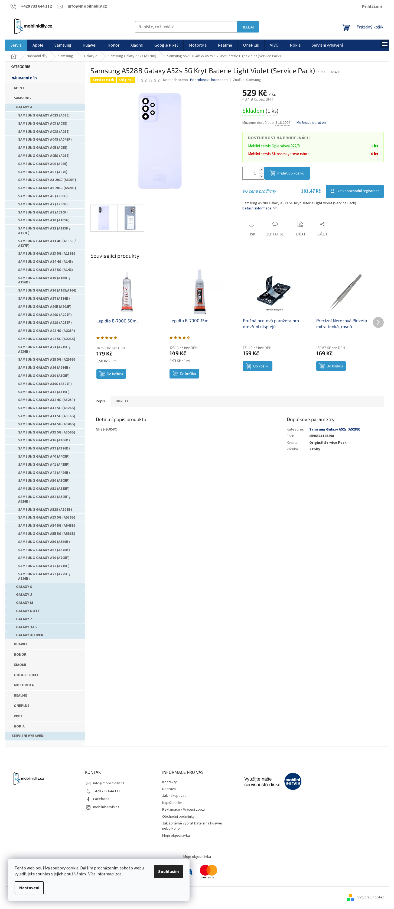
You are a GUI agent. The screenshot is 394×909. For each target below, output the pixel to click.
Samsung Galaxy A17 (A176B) (44, 298)
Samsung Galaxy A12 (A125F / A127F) (44, 231)
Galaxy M (24, 603)
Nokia (19, 726)
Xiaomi (20, 665)
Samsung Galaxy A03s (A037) (44, 131)
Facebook (101, 799)
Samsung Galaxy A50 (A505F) (44, 480)
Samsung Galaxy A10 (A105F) (44, 220)
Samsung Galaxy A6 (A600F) (43, 196)
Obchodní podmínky (178, 816)
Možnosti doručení (312, 122)
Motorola (24, 685)
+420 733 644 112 (106, 791)
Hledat (248, 27)
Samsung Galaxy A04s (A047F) (45, 139)
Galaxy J (24, 594)
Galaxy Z (24, 619)
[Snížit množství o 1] (261, 176)
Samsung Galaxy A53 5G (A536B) (46, 517)
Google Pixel (26, 675)
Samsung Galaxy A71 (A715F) (44, 566)
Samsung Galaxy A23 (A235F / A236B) (44, 349)
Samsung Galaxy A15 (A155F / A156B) (44, 280)
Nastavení (29, 888)
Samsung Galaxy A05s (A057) (44, 155)
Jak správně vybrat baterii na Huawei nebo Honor (192, 826)
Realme (20, 695)
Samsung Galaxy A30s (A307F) (45, 384)
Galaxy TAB (26, 627)
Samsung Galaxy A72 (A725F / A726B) (44, 576)
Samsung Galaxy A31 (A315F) (44, 392)
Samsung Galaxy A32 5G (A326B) (46, 408)
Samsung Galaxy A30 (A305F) (44, 376)
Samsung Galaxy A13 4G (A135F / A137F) (47, 243)
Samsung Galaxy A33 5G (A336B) (46, 416)
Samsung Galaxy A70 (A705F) (44, 558)
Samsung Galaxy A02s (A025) (44, 115)
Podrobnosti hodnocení (209, 80)
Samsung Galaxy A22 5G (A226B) (46, 339)
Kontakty (169, 782)
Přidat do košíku (290, 173)
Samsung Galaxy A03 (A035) (42, 123)
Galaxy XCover (29, 635)
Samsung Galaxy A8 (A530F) (43, 212)
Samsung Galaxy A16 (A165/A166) (47, 290)
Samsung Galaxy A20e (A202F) (44, 306)
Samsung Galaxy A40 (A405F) (44, 456)
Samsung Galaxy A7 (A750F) (43, 204)
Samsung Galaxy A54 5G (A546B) (46, 525)
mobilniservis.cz (106, 807)
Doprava (169, 789)
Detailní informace (257, 208)
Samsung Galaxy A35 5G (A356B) (46, 432)
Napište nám (172, 803)
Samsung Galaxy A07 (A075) (42, 172)
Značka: (247, 80)
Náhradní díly (24, 78)
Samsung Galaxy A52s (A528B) (45, 509)
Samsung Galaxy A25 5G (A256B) (46, 359)
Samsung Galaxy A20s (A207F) (45, 315)
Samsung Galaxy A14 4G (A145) (45, 261)
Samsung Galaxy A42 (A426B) (44, 472)
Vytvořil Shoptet (370, 897)
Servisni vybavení (28, 736)
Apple (19, 88)
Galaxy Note (28, 611)
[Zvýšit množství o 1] (261, 170)
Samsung (22, 98)
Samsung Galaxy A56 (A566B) (44, 542)
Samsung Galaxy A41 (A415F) (44, 464)
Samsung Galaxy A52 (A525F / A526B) (44, 499)
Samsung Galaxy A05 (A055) (42, 147)
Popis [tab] (100, 401)
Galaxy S (24, 587)
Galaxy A (24, 107)
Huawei (20, 644)
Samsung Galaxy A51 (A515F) (44, 488)
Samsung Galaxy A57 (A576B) (44, 550)
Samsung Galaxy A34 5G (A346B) (46, 424)
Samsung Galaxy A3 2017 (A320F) (47, 180)
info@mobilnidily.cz (109, 783)
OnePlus (22, 706)
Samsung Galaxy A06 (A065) (42, 164)
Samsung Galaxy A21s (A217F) (45, 322)
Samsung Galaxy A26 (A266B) (44, 367)
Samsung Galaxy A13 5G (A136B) (46, 253)
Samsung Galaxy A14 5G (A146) (45, 270)
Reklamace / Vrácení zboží (183, 809)
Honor (20, 654)
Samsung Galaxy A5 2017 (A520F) (47, 188)
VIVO (18, 716)
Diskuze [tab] (122, 401)
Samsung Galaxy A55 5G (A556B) (46, 533)
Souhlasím (168, 872)
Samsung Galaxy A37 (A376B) (44, 448)
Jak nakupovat (174, 795)
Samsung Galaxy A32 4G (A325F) (46, 400)
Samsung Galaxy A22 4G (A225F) (46, 331)
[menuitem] (16, 45)
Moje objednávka (176, 835)
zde (118, 874)
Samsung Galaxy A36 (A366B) (44, 440)
